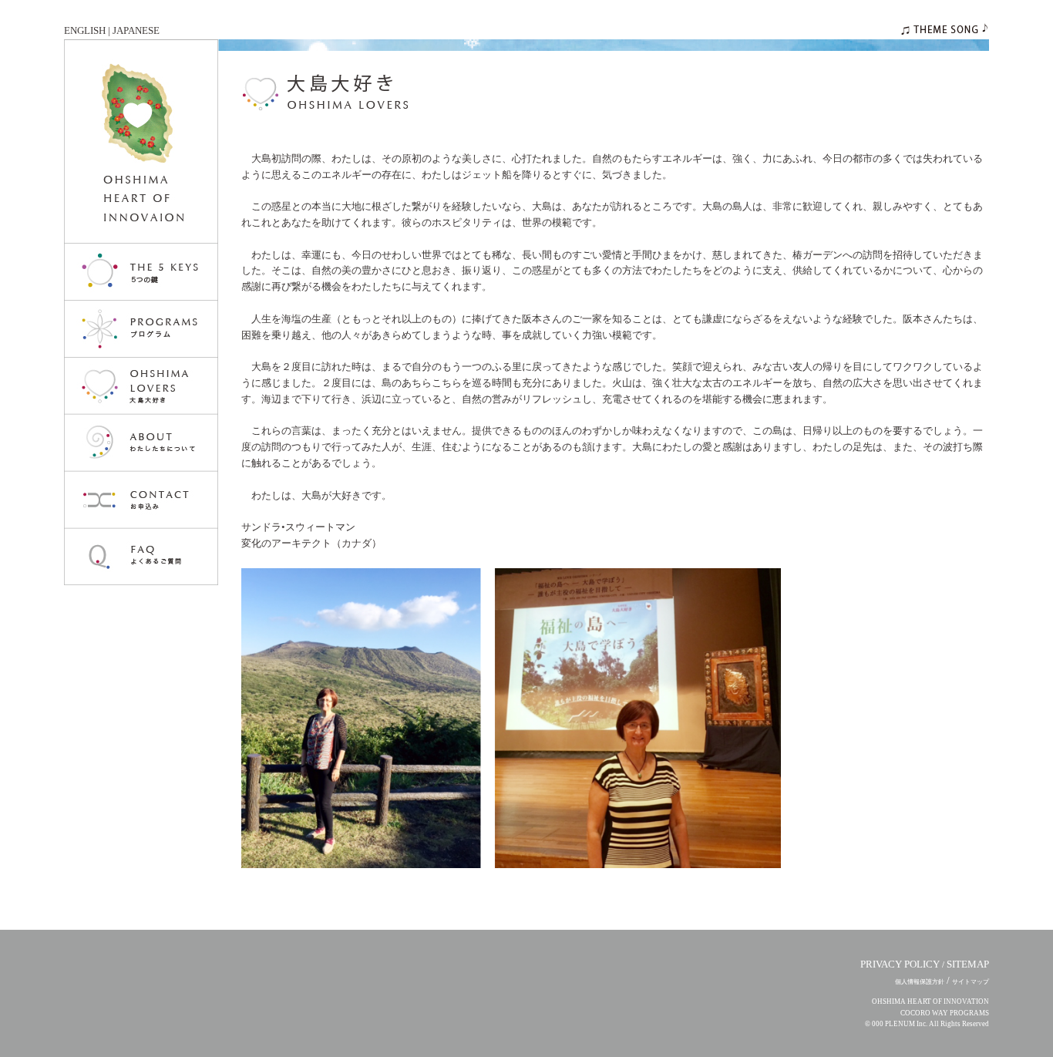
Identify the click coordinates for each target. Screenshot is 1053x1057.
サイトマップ (970, 981)
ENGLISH (85, 30)
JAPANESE (136, 30)
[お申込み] (141, 500)
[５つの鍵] (141, 272)
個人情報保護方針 (919, 981)
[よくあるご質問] (141, 557)
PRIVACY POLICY (900, 964)
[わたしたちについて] (141, 443)
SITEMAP (968, 964)
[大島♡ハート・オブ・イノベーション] (141, 141)
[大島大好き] (141, 386)
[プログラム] (141, 329)
